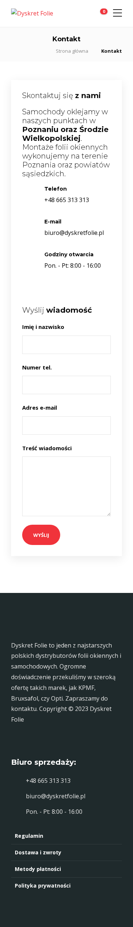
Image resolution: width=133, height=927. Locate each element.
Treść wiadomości (47, 448)
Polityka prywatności (43, 885)
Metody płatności (38, 868)
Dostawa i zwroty (38, 852)
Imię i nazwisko (44, 326)
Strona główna (72, 51)
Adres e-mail (40, 407)
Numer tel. (37, 367)
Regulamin (29, 835)
